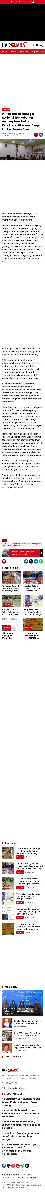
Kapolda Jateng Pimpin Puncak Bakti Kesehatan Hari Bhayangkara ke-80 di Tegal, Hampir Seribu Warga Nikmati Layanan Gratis (33, 588)
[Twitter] (31, 561)
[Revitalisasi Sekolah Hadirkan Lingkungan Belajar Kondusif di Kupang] (7, 1048)
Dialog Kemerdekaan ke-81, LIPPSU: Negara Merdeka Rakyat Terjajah (21, 1124)
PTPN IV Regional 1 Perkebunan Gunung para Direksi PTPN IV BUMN (22, 544)
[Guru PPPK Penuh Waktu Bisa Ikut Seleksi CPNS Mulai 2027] (7, 1035)
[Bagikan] (41, 135)
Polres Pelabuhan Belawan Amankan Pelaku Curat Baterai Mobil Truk (20, 1113)
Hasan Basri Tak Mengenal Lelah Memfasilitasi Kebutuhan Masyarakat (21, 1136)
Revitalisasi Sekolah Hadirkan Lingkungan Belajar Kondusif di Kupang (28, 1046)
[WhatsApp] (41, 561)
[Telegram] (36, 561)
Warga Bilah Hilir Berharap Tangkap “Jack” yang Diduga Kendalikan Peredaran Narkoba (33, 612)
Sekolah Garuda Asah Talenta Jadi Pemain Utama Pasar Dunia (28, 1022)
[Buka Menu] (37, 45)
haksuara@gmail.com (15, 1088)
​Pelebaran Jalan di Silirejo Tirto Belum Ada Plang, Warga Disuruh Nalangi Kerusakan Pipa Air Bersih (10, 588)
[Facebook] (26, 561)
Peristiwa (6, 110)
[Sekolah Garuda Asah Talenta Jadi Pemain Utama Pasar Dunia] (7, 1023)
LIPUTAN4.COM (15, 1093)
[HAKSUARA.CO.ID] (14, 45)
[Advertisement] (22, 79)
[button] (33, 45)
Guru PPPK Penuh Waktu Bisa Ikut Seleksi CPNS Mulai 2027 (27, 1034)
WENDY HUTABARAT (8, 134)
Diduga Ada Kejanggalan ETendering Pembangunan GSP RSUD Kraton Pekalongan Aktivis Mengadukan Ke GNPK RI (10, 635)
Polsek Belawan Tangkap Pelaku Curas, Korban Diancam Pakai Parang (21, 1102)
